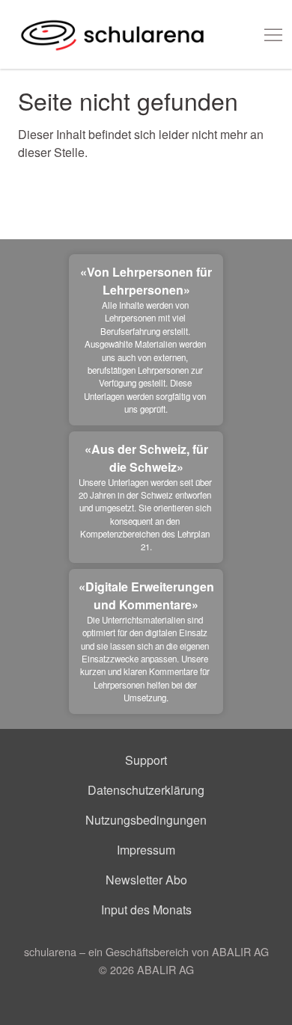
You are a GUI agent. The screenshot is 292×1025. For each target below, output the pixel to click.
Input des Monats (146, 909)
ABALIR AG (165, 969)
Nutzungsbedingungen (146, 819)
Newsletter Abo (146, 879)
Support (146, 760)
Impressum (146, 849)
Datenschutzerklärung (146, 789)
